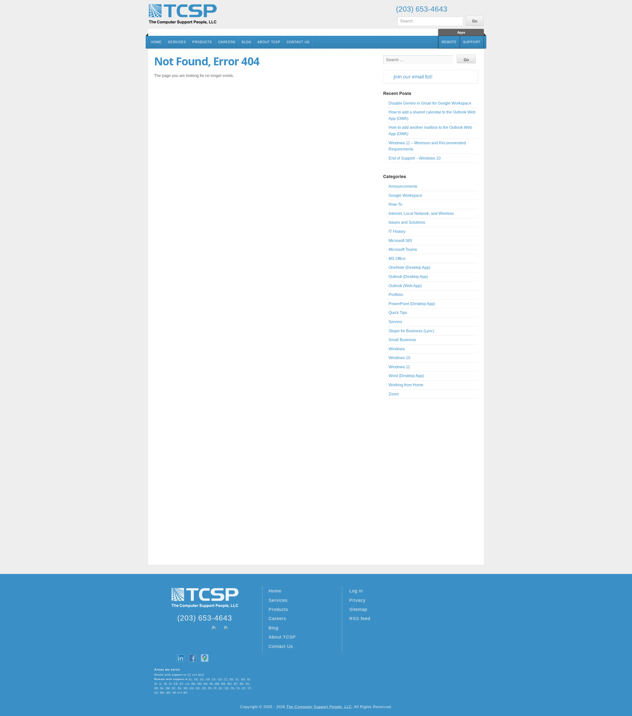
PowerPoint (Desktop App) (412, 304)
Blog (246, 41)
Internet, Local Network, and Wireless (421, 213)
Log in (356, 590)
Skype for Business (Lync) (411, 331)
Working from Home (406, 385)
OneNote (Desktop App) (409, 267)
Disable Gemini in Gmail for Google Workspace (430, 103)
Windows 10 (399, 358)
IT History (397, 231)
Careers (227, 41)
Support (471, 41)
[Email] (455, 9)
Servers (395, 322)
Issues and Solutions (407, 222)
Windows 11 (399, 367)
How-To (395, 204)
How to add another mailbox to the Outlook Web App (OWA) (430, 130)
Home (156, 41)
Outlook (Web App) (405, 286)
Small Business (402, 340)
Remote (449, 41)
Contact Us (298, 41)
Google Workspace (405, 195)
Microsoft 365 (400, 241)
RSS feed (359, 618)
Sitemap (358, 609)
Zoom (394, 394)
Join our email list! (413, 76)
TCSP (182, 14)
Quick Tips (398, 313)
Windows (397, 349)
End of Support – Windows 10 (415, 158)
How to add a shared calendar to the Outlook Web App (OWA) (432, 115)
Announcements (403, 186)
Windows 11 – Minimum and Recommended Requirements (427, 146)
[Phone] (467, 9)
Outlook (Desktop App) (408, 277)
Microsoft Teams (403, 249)
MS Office (397, 259)
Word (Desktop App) (406, 376)
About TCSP (268, 41)
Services (177, 41)
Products (202, 41)
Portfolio (396, 295)
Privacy (357, 600)
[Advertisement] (431, 482)
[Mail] (479, 9)
